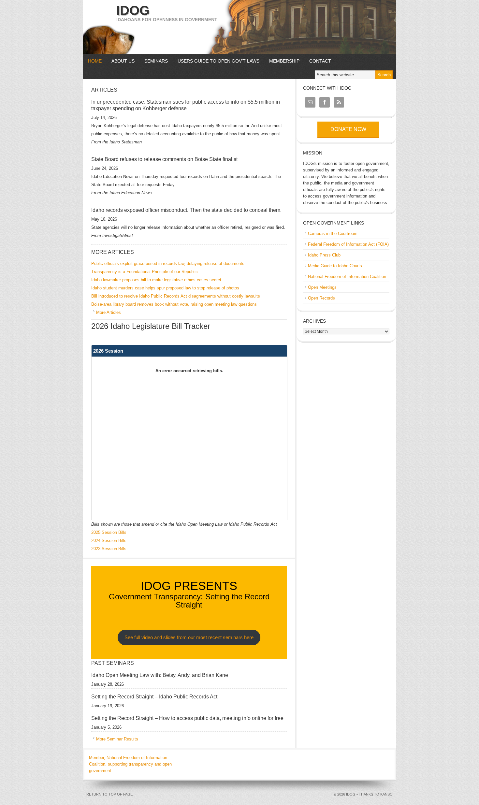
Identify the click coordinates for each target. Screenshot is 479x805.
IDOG (133, 10)
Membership (284, 61)
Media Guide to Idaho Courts (335, 265)
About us (121, 61)
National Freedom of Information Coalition (347, 276)
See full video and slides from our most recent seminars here (189, 637)
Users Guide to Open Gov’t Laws (218, 61)
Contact (320, 61)
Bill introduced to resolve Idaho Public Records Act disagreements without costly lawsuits (175, 296)
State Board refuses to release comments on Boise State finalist (164, 159)
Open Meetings (322, 287)
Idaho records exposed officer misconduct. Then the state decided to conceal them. (186, 210)
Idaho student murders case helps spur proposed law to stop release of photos (165, 287)
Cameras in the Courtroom (332, 233)
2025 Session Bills (108, 532)
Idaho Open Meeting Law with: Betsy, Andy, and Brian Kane (159, 675)
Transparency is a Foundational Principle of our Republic (144, 271)
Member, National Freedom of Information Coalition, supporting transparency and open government (130, 764)
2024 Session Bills (108, 540)
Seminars (153, 61)
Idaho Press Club (324, 255)
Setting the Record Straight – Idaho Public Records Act (154, 696)
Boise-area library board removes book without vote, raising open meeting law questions (174, 304)
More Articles (108, 312)
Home (95, 61)
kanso (386, 794)
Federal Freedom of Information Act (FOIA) (348, 244)
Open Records (321, 298)
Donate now (348, 129)
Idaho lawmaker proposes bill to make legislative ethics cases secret (156, 279)
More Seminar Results (117, 739)
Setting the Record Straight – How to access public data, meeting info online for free (187, 718)
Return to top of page (109, 794)
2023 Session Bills (108, 548)
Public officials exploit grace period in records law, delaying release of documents (167, 263)
